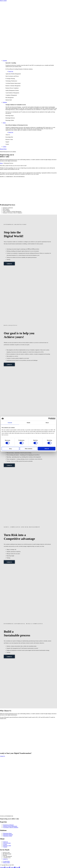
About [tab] (47, 422)
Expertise (5, 60)
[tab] (30, 207)
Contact (4, 146)
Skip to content (3, 0)
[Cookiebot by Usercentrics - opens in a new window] (49, 419)
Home (1, 163)
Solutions (5, 102)
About (4, 122)
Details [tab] (28, 422)
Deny (10, 448)
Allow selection (28, 448)
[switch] (21, 443)
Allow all (47, 448)
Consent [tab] (10, 422)
